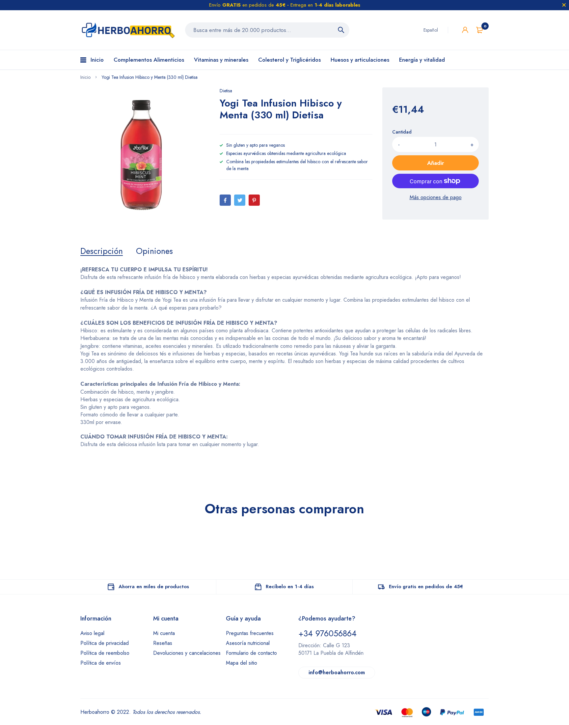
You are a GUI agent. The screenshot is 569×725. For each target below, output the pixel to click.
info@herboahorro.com (337, 672)
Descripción (101, 251)
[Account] (465, 30)
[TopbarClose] (564, 5)
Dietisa (226, 90)
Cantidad (402, 132)
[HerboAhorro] (127, 30)
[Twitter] (239, 200)
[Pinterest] (254, 200)
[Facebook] (225, 200)
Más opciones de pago (436, 197)
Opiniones (154, 251)
